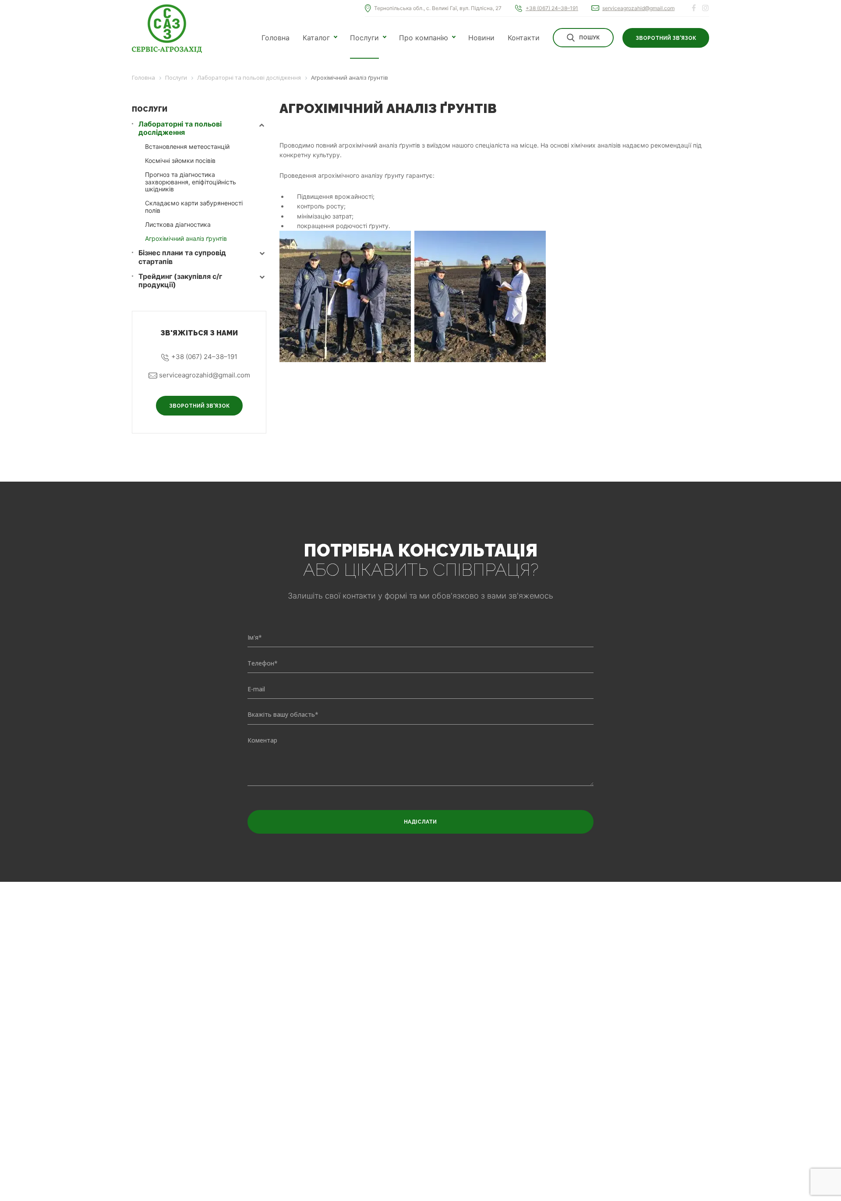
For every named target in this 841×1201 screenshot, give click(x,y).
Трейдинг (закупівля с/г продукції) (180, 280)
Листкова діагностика (178, 224)
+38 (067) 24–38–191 (552, 8)
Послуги (364, 37)
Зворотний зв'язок (666, 38)
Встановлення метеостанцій (187, 146)
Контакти (524, 37)
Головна (275, 37)
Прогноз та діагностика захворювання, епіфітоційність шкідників (190, 182)
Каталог (316, 37)
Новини (481, 37)
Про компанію (423, 37)
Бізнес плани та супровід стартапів (182, 257)
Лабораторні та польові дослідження (180, 128)
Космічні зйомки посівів (180, 160)
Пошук (589, 38)
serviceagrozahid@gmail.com (638, 8)
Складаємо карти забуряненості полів (194, 206)
